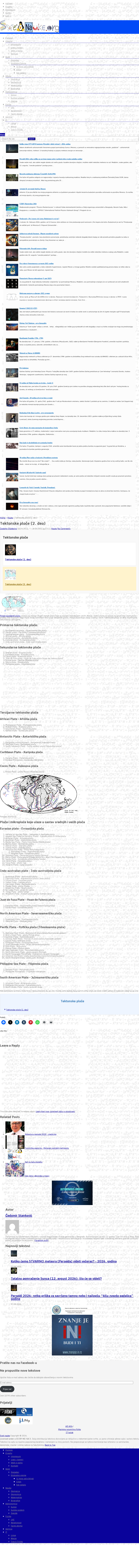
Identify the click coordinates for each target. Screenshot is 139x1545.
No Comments (63, 528)
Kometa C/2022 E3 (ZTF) (28, 308)
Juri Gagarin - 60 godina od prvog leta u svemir (36, 398)
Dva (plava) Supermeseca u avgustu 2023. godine (37, 263)
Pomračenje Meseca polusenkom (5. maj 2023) (36, 278)
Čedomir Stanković (8, 528)
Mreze (14, 126)
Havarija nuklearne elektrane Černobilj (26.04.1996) (38, 174)
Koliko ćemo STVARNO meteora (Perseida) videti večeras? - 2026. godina (45, 144)
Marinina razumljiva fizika (69, 1429)
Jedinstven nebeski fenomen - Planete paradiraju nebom (39, 233)
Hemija (8, 117)
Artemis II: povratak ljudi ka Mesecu (33, 189)
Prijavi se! (7, 1389)
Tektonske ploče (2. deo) (18, 584)
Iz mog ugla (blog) (25, 66)
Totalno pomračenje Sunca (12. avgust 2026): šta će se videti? (56, 1278)
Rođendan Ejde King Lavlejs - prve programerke (37, 413)
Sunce (14, 95)
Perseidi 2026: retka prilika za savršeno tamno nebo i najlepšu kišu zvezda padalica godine (51, 159)
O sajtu (8, 6)
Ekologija (15, 79)
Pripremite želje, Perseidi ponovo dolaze (33, 248)
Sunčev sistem (17, 98)
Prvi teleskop (24, 368)
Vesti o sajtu (17, 51)
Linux (13, 123)
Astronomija (11, 92)
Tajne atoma (16, 114)
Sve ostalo (21, 73)
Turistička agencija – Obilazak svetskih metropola (47, 1148)
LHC (12, 107)
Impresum (10, 10)
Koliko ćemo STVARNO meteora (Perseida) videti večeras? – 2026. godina (64, 1261)
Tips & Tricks (17, 129)
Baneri (8, 13)
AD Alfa (68, 1426)
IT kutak (69, 1432)
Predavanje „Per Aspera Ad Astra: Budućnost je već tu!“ (39, 218)
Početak (9, 38)
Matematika (16, 85)
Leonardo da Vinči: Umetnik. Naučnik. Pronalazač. (37, 487)
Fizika (8, 104)
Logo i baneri (17, 47)
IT (6, 120)
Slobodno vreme (18, 63)
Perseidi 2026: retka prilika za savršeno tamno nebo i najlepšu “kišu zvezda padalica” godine (72, 1297)
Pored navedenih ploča (10, 615)
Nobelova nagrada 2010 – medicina (40, 1134)
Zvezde (14, 101)
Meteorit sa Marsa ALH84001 (30, 353)
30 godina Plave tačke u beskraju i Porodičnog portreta (39, 457)
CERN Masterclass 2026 (28, 204)
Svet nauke (5, 1435)
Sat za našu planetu (33, 1162)
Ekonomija (16, 82)
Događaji (15, 60)
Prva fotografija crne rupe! (29, 502)
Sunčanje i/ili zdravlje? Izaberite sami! (33, 472)
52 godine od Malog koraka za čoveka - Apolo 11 (36, 383)
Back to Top (50, 1445)
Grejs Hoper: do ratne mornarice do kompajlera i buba (39, 428)
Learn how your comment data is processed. (55, 1111)
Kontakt (9, 3)
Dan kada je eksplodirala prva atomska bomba (36, 443)
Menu (2, 134)
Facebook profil (41, 1240)
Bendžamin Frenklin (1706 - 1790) (31, 338)
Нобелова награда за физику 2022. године (35, 293)
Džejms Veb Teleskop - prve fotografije (33, 323)
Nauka (8, 76)
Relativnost (16, 111)
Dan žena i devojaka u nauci (37, 1175)
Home (2, 517)
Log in (8, 16)
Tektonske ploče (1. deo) (18, 559)
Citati (18, 70)
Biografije (15, 88)
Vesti (7, 57)
